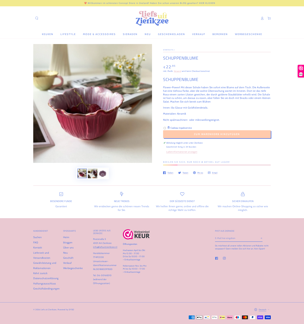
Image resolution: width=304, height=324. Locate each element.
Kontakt (37, 247)
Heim (66, 237)
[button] (36, 18)
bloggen (68, 242)
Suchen (37, 237)
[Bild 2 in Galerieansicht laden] (92, 173)
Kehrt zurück (40, 273)
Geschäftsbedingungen (46, 288)
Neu (65, 252)
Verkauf (67, 262)
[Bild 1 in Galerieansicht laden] (82, 173)
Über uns (68, 247)
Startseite (168, 50)
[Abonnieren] (261, 238)
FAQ (35, 242)
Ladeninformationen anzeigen (181, 151)
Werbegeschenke (73, 268)
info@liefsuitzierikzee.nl (105, 247)
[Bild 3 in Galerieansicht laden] (103, 173)
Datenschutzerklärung (46, 278)
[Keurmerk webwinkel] (136, 234)
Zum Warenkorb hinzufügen (217, 134)
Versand (177, 71)
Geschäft (68, 257)
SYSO (71, 309)
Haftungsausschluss (44, 283)
